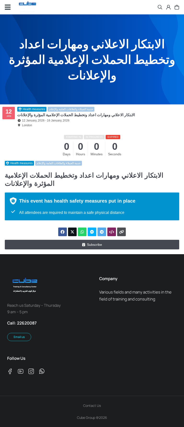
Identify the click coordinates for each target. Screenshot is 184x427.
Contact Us (92, 405)
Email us (19, 337)
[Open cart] (176, 7)
